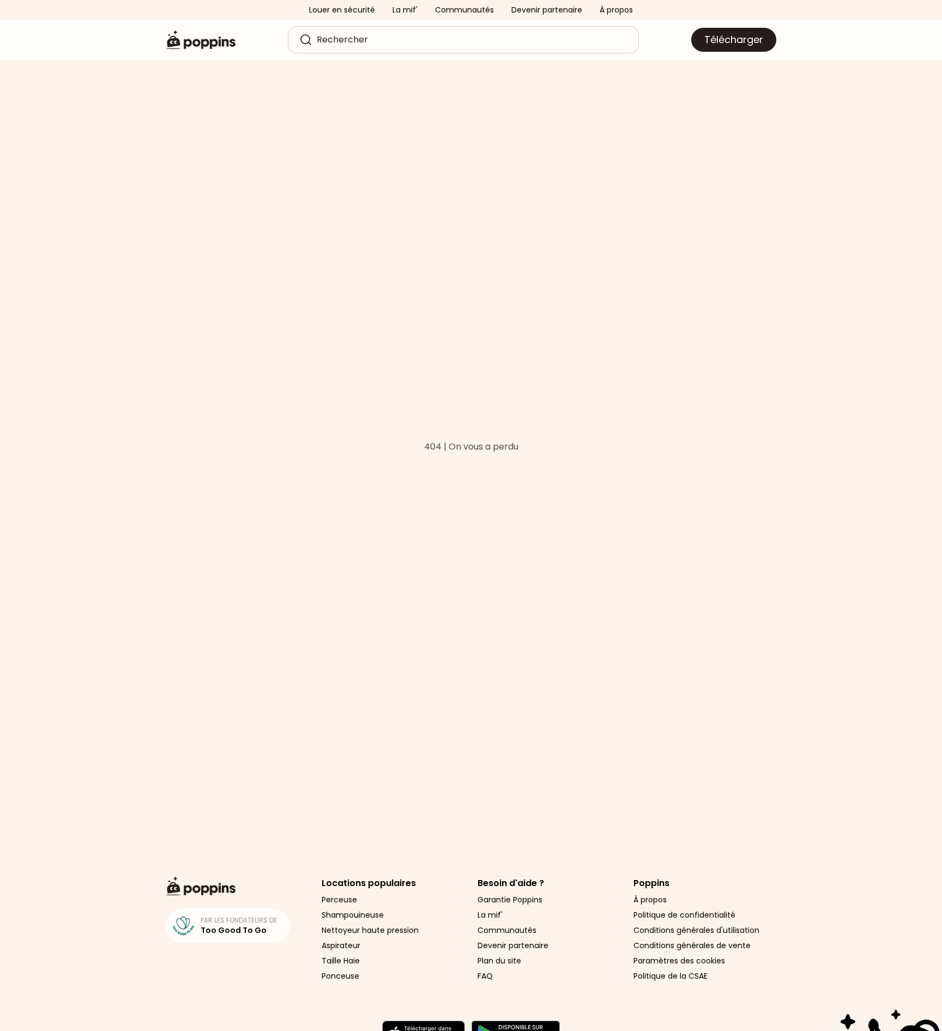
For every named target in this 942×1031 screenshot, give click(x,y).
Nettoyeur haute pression (370, 930)
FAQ (485, 976)
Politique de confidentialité (684, 914)
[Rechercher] (305, 39)
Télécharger (733, 39)
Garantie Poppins (510, 899)
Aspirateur (341, 945)
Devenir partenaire (546, 9)
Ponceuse (340, 976)
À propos (616, 9)
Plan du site (499, 960)
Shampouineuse (353, 914)
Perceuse (339, 899)
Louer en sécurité (342, 9)
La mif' (405, 9)
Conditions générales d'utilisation (696, 930)
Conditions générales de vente (692, 945)
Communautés (464, 9)
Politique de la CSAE (670, 976)
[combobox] (472, 39)
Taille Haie (341, 960)
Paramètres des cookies (679, 960)
